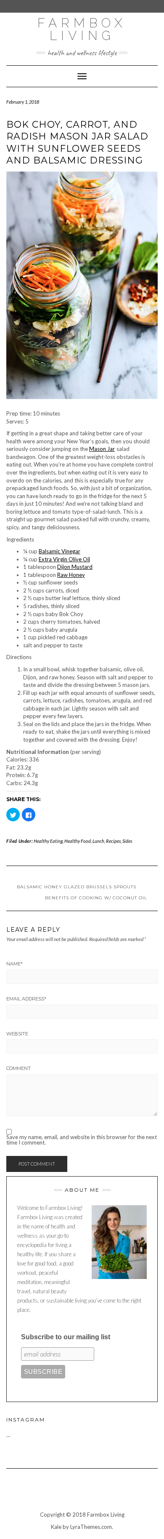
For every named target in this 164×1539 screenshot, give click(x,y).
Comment (18, 1068)
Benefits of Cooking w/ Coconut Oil (96, 898)
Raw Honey (71, 574)
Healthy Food (77, 841)
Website (17, 1034)
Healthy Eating (48, 841)
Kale (56, 1526)
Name (14, 964)
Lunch (98, 841)
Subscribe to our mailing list (65, 1337)
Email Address (26, 999)
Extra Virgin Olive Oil (64, 559)
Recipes (113, 841)
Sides (127, 841)
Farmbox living (82, 29)
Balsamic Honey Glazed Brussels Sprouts (76, 887)
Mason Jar (102, 448)
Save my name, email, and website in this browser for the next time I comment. (81, 1139)
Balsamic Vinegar (59, 551)
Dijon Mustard (75, 566)
